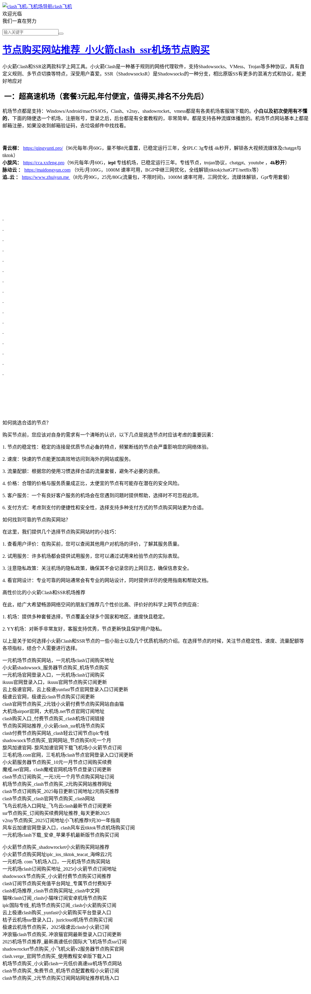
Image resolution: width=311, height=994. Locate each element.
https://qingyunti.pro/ (43, 148)
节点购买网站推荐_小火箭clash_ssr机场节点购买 (106, 49)
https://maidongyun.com (47, 169)
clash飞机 (62, 6)
